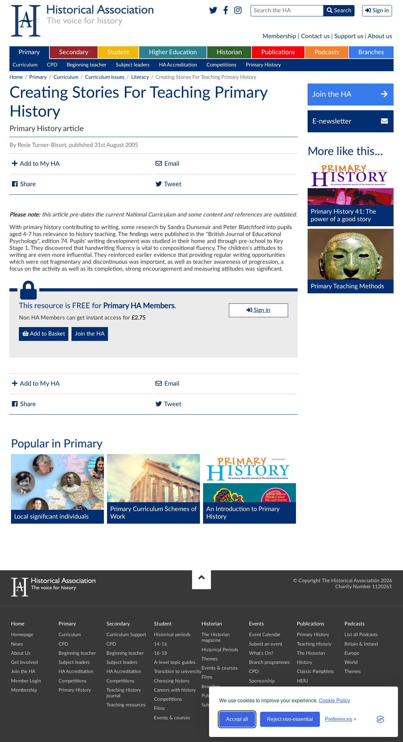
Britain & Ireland (361, 644)
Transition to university (178, 671)
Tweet (172, 184)
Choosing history (172, 681)
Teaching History (314, 644)
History (304, 662)
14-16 (160, 644)
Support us (348, 36)
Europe (351, 653)
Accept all (237, 719)
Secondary (73, 52)
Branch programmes (269, 662)
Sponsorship (262, 681)
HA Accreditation (178, 64)
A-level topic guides (175, 662)
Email (171, 164)
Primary (29, 52)
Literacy (140, 77)
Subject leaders (133, 64)
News (17, 644)
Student (118, 52)
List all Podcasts (361, 634)
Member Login (26, 681)
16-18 (160, 653)
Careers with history (175, 690)
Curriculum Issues (104, 77)
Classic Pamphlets (315, 671)
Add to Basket (47, 334)
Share (27, 184)
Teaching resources (126, 705)
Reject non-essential (290, 719)
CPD (52, 64)
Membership (279, 36)
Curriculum (25, 64)
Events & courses (172, 718)
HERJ (302, 681)
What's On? (261, 653)
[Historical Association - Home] (53, 594)
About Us (21, 653)
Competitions (221, 64)
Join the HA (90, 334)
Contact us (315, 36)
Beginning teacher (86, 64)
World (350, 662)
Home (16, 77)
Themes (210, 659)
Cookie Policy (334, 700)
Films (159, 708)
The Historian (311, 653)
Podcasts (327, 52)
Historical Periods (220, 649)
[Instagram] (238, 11)
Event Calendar (264, 634)
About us (380, 36)
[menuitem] (29, 52)
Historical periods (172, 634)
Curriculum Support (126, 634)
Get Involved (24, 662)
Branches (371, 52)
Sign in (261, 310)
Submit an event (265, 644)
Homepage (22, 634)
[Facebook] (225, 11)
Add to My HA (39, 164)
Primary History (263, 64)
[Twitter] (213, 11)
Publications (278, 52)
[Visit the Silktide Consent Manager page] (380, 719)
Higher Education (173, 52)
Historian (229, 52)
